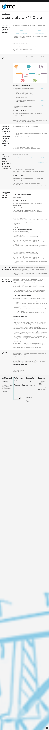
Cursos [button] (35, 6)
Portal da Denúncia (5, 391)
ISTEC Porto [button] (29, 6)
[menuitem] (29, 6)
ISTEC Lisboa (20, 1)
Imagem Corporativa (5, 382)
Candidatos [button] (41, 6)
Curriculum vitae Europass (20, 101)
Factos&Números (5, 381)
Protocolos (27, 398)
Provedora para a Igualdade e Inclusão (30, 383)
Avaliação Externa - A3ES (6, 379)
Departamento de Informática (42, 389)
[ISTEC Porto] (13, 7)
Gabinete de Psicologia (41, 385)
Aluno (2, 1)
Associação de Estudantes (30, 385)
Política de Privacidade (5, 384)
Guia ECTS (27, 401)
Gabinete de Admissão (41, 379)
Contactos (14, 1)
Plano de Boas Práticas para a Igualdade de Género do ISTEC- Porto (7, 386)
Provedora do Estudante (30, 381)
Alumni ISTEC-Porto (29, 397)
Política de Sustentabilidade (6, 388)
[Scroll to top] (47, 728)
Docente (5, 1)
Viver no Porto (28, 400)
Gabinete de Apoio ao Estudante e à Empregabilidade (41, 383)
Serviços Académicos (9, 1)
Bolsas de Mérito (28, 379)
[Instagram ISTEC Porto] (15, 398)
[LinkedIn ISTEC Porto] (19, 398)
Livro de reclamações (5, 392)
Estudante (15, 380)
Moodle (17, 1)
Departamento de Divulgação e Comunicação (42, 388)
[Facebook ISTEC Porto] (17, 398)
